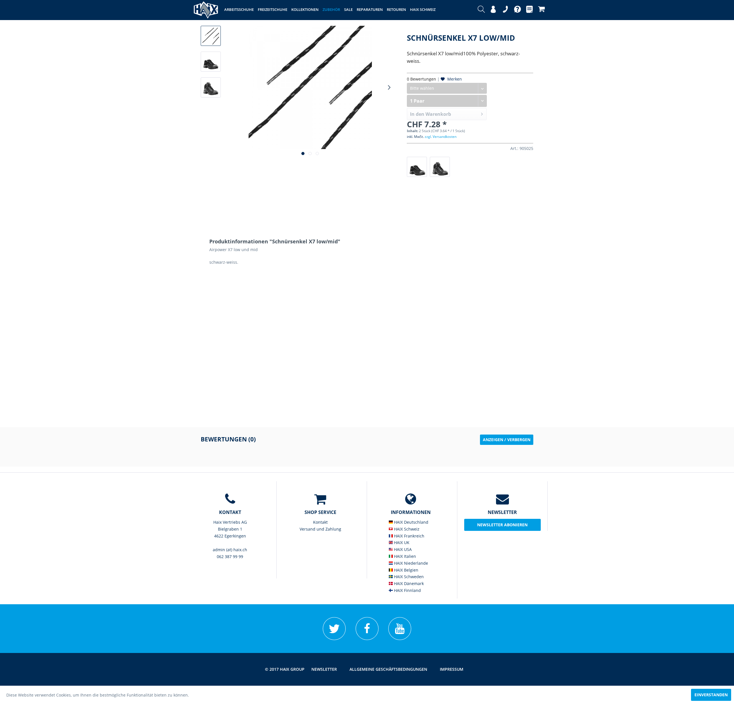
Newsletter (324, 669)
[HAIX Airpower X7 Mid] (440, 167)
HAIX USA (402, 549)
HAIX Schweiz (406, 529)
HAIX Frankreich (408, 536)
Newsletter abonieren (502, 524)
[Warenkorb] (541, 10)
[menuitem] (481, 10)
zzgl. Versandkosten (440, 136)
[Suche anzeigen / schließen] (481, 10)
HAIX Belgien (405, 570)
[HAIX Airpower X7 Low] (417, 167)
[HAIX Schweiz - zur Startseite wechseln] (206, 10)
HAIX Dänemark (408, 583)
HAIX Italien (404, 556)
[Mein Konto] (493, 10)
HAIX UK (401, 542)
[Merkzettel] (529, 10)
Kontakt (320, 522)
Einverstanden (711, 694)
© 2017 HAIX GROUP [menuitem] (284, 669)
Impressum (451, 669)
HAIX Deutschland (410, 522)
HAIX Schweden (408, 576)
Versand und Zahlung (320, 529)
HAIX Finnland (407, 590)
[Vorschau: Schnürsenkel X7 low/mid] (211, 36)
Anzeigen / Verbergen (506, 439)
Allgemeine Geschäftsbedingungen (388, 669)
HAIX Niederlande (410, 563)
